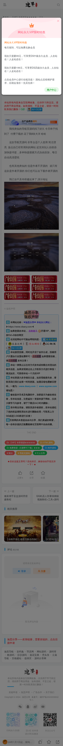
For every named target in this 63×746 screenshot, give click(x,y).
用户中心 (51, 89)
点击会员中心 (11, 79)
